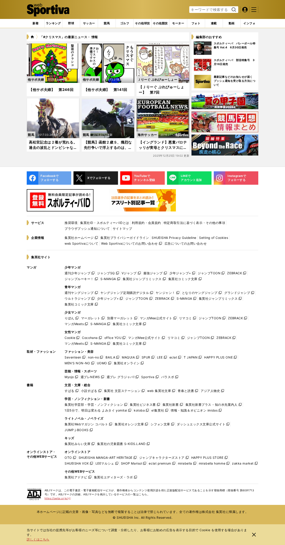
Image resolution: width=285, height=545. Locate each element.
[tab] (71, 23)
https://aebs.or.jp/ (58, 498)
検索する (233, 10)
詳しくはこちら (38, 539)
